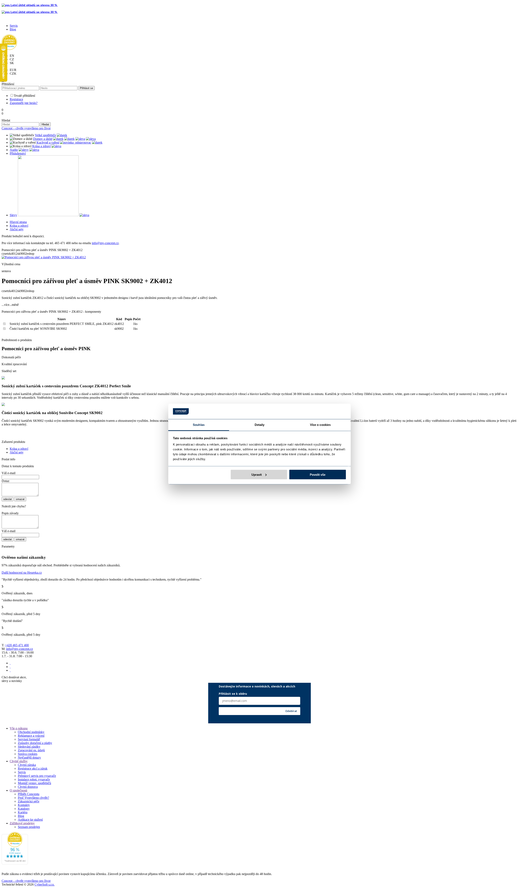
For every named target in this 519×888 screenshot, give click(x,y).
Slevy (13, 215)
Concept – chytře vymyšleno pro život (26, 128)
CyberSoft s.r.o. (44, 884)
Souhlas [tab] (199, 424)
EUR (13, 70)
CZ (12, 59)
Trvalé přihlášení (24, 95)
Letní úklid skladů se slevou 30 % (34, 5)
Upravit (256, 474)
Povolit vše (317, 474)
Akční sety (17, 229)
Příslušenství (18, 153)
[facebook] (10, 663)
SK (12, 63)
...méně (14, 304)
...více (5, 304)
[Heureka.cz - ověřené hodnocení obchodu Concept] (9, 48)
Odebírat (291, 711)
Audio (14, 149)
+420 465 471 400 (17, 645)
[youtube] (10, 670)
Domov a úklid (42, 139)
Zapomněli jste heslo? (24, 103)
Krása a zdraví (41, 146)
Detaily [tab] (260, 424)
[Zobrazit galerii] (44, 257)
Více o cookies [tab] (320, 424)
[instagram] (10, 666)
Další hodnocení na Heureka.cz (22, 572)
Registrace (16, 99)
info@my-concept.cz (105, 243)
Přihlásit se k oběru (233, 694)
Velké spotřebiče (45, 135)
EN (12, 55)
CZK (13, 73)
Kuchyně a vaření (47, 142)
